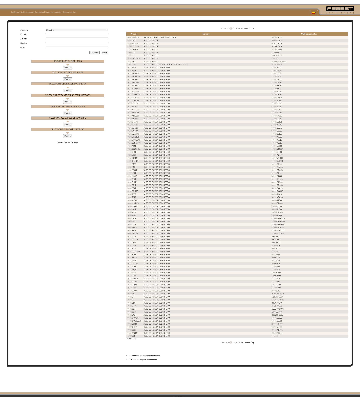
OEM (22, 48)
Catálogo (15, 12)
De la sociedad (27, 12)
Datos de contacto (53, 12)
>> (242, 28)
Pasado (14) (249, 28)
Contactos (39, 12)
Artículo (23, 39)
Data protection (69, 12)
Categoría (24, 30)
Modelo (23, 34)
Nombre (23, 43)
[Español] (314, 12)
